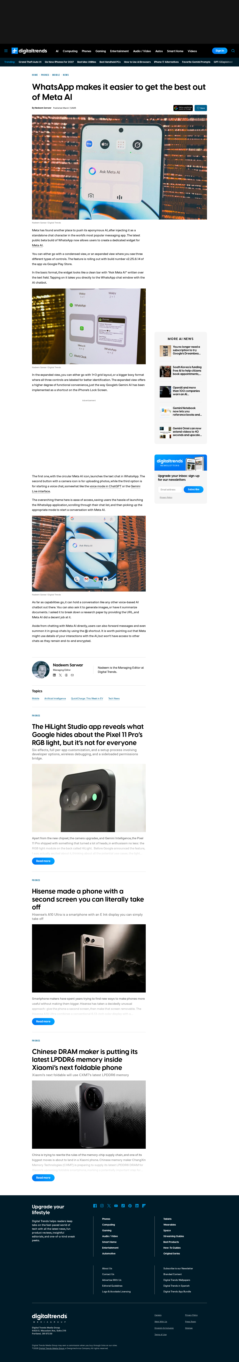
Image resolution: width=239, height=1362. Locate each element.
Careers (157, 1315)
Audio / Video (110, 1236)
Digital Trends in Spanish (176, 1285)
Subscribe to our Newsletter (178, 1268)
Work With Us (160, 1321)
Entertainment (110, 1248)
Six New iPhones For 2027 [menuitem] (59, 62)
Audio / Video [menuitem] (142, 51)
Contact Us (108, 1274)
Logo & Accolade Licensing (116, 1291)
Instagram (102, 1206)
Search (233, 51)
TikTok (123, 1206)
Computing (108, 1225)
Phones (106, 1219)
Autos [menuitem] (159, 51)
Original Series (171, 1253)
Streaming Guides (173, 1236)
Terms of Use (160, 1334)
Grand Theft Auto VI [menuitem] (30, 62)
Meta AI (37, 245)
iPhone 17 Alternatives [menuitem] (166, 62)
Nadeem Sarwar (43, 108)
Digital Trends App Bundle (177, 1291)
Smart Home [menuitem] (175, 51)
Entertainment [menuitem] (119, 51)
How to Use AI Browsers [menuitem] (137, 62)
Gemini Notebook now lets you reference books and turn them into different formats (186, 415)
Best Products (171, 1242)
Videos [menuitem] (192, 51)
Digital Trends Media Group (51, 1348)
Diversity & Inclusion (164, 1328)
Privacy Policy (166, 497)
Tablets (167, 1219)
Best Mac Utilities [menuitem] (86, 62)
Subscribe (193, 489)
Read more (43, 861)
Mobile (35, 698)
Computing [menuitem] (70, 51)
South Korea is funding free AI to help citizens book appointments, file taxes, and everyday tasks (187, 374)
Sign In (220, 51)
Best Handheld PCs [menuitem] (110, 62)
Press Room (190, 1321)
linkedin (54, 675)
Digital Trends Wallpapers (176, 1279)
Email (72, 675)
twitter (60, 675)
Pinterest (130, 1206)
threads (66, 675)
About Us (107, 1268)
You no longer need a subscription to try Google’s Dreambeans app (187, 352)
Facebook (95, 1206)
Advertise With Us (111, 1279)
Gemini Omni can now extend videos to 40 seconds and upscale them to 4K (187, 434)
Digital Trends (23, 55)
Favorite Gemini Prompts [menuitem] (196, 62)
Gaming (106, 1230)
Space (167, 1230)
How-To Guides (172, 1248)
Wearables (169, 1225)
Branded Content (172, 1274)
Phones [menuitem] (86, 51)
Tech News (114, 698)
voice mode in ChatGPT (105, 486)
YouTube (116, 1206)
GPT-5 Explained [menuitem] (223, 62)
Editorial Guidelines (112, 1285)
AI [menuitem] (57, 51)
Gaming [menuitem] (101, 51)
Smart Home (109, 1242)
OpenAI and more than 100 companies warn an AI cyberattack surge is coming (186, 394)
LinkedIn (137, 1206)
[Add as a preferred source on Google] (183, 108)
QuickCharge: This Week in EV (87, 698)
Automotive (108, 1253)
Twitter (109, 1206)
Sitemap (189, 1328)
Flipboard (144, 1206)
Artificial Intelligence (55, 698)
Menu (6, 51)
